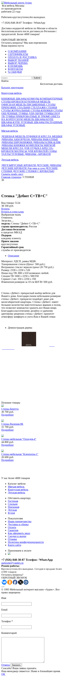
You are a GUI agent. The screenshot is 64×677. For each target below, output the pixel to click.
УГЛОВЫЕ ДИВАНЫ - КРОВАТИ (31, 154)
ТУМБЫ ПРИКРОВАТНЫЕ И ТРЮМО (28, 116)
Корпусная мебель (11, 93)
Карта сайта (14, 545)
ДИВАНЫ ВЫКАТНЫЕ (44, 139)
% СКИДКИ (15, 72)
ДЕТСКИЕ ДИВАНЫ (49, 165)
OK (3, 674)
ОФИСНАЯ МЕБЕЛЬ (14, 104)
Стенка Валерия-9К (12, 424)
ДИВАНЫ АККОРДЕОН (16, 139)
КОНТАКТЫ (15, 69)
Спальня (12, 504)
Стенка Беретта (10, 408)
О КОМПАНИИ (17, 51)
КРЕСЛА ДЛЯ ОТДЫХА (27, 148)
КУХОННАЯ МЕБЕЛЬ (37, 101)
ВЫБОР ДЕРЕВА (18, 63)
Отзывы (12, 539)
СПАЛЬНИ (24, 107)
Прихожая (13, 507)
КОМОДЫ (33, 98)
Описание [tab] (13, 255)
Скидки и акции (17, 536)
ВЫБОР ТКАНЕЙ (18, 60)
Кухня (11, 512)
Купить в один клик (12, 211)
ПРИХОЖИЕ (9, 107)
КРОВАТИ (17, 101)
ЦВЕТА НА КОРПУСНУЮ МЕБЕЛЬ (30, 118)
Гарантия (13, 530)
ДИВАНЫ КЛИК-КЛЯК (47, 142)
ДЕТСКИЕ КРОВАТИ (14, 168)
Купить (5, 208)
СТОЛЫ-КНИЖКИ (42, 110)
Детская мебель (10, 159)
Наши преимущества (19, 521)
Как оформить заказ (19, 533)
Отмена (5, 665)
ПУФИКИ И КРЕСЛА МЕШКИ (44, 136)
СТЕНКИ (51, 107)
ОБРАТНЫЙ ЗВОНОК (14, 39)
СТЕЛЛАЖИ (38, 107)
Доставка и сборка (18, 524)
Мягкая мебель (9, 130)
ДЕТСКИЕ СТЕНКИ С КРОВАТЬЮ (33, 171)
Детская (12, 510)
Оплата (12, 527)
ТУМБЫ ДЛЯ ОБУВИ (31, 113)
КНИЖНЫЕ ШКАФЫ (14, 98)
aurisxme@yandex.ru (12, 563)
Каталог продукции (12, 87)
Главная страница (11, 177)
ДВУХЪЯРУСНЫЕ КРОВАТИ (19, 165)
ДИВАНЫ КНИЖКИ (13, 145)
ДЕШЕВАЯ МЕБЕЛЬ (13, 136)
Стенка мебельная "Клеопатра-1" (19, 454)
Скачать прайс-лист (12, 174)
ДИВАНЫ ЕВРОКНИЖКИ (17, 142)
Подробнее (7, 414)
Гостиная (13, 501)
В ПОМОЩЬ (15, 66)
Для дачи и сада (36, 168)
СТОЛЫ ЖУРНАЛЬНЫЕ (16, 110)
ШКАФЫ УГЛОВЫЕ (13, 125)
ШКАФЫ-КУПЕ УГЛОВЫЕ (17, 122)
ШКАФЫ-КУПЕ (44, 119)
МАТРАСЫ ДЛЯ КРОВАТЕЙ (31, 151)
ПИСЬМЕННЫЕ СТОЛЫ (41, 104)
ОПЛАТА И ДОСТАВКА (22, 57)
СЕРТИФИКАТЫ (18, 54)
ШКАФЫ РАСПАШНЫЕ (48, 122)
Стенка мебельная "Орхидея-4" (18, 439)
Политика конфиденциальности (26, 542)
